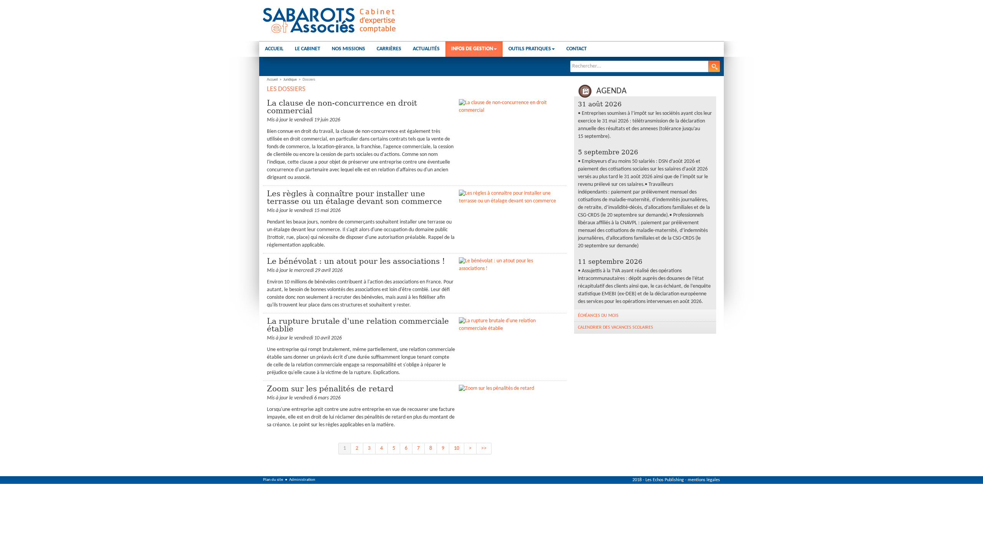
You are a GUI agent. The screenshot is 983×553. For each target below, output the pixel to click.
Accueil (274, 49)
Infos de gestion (472, 49)
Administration (302, 480)
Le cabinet (307, 49)
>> (484, 448)
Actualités (426, 49)
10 (456, 448)
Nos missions (348, 49)
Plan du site (273, 480)
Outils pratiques (529, 49)
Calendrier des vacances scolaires (615, 327)
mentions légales (704, 480)
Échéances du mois (598, 315)
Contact (576, 49)
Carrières (389, 49)
